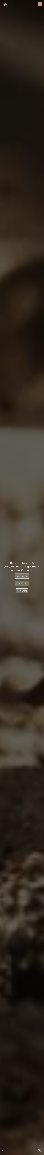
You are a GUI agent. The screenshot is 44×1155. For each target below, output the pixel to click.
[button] (4, 1150)
